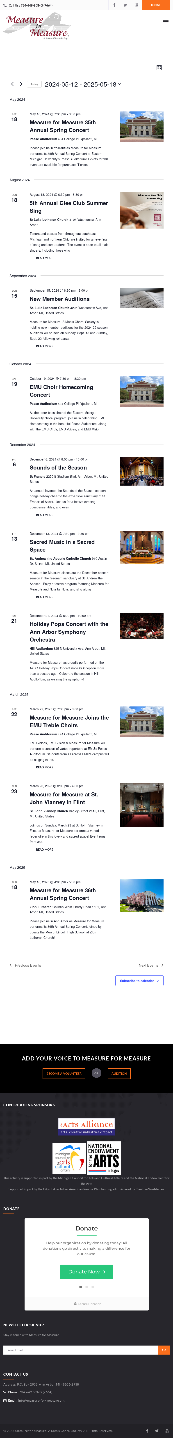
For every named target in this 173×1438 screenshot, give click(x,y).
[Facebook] (114, 5)
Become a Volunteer (64, 1073)
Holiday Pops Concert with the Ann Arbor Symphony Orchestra (69, 631)
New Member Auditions (60, 298)
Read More (44, 258)
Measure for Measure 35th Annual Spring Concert (63, 126)
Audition (119, 1073)
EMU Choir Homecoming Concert (61, 390)
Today (34, 84)
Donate (156, 5)
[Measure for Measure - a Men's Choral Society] (37, 27)
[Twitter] (125, 5)
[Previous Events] (12, 84)
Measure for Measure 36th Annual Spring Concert (63, 894)
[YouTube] (136, 5)
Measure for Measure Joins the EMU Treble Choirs (69, 721)
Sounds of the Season (58, 467)
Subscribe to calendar (137, 980)
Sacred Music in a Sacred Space (62, 545)
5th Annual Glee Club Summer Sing (69, 206)
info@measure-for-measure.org (41, 1400)
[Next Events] (21, 84)
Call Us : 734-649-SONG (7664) (30, 5)
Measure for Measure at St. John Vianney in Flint (64, 798)
